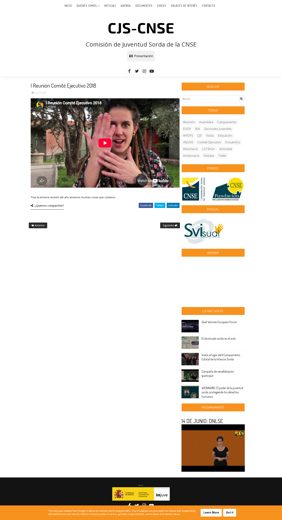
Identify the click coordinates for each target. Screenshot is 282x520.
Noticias (110, 5)
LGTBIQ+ (208, 149)
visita (210, 135)
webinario (190, 149)
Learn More (211, 512)
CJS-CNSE (141, 27)
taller (222, 156)
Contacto (208, 5)
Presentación (143, 56)
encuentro (232, 142)
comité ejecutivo (209, 142)
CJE (199, 135)
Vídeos (161, 5)
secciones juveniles (218, 129)
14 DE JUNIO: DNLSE (202, 420)
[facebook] (129, 71)
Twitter (160, 205)
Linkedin (173, 205)
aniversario (191, 156)
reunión (189, 122)
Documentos (144, 5)
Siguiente (169, 225)
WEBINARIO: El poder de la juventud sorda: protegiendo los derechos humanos (222, 392)
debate (209, 156)
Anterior (39, 225)
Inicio (68, 5)
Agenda (126, 5)
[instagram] (144, 71)
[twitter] (137, 71)
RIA (197, 129)
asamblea (206, 122)
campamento (227, 122)
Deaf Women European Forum (219, 322)
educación (225, 135)
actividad (225, 149)
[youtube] (152, 71)
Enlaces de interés (184, 5)
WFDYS (188, 135)
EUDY (187, 129)
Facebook (146, 205)
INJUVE (188, 142)
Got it (229, 512)
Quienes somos (87, 5)
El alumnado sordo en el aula (219, 338)
